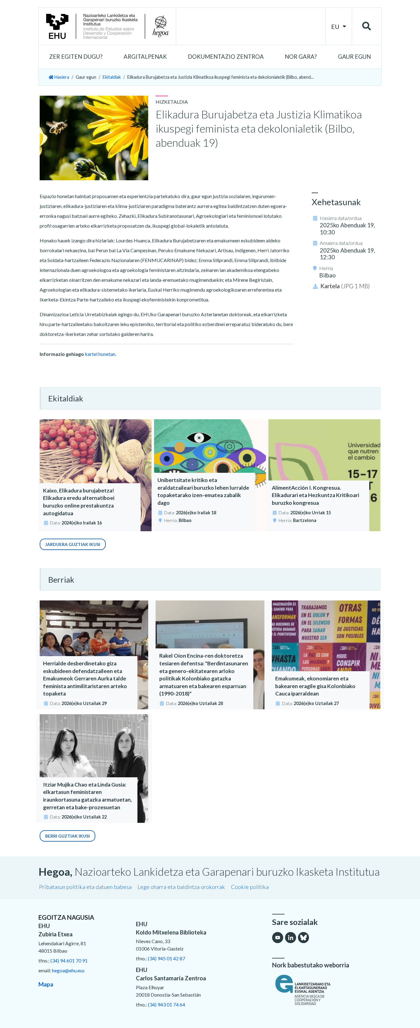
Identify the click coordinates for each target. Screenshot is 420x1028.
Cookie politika (250, 886)
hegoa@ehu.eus (68, 970)
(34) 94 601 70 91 (69, 960)
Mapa (45, 984)
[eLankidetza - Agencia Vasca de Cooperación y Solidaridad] (327, 990)
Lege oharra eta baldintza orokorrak (181, 886)
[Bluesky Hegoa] (303, 937)
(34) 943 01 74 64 (166, 1004)
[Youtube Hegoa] (277, 937)
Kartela (345, 286)
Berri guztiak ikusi (67, 836)
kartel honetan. (100, 354)
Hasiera (61, 77)
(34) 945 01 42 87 (166, 958)
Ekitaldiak (112, 77)
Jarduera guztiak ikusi (72, 544)
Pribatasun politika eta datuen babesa (85, 886)
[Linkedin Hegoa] (290, 937)
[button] (76, 57)
